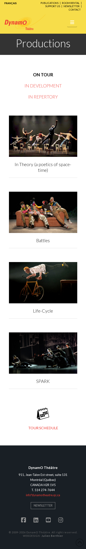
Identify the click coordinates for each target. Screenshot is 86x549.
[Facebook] (24, 520)
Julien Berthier (52, 535)
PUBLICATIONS (49, 2)
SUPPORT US (52, 6)
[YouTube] (49, 520)
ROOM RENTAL (71, 2)
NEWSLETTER (72, 6)
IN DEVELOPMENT (43, 85)
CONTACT (75, 9)
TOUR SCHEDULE (43, 428)
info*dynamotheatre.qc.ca (43, 495)
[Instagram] (61, 520)
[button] (72, 22)
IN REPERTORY (43, 96)
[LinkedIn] (37, 520)
